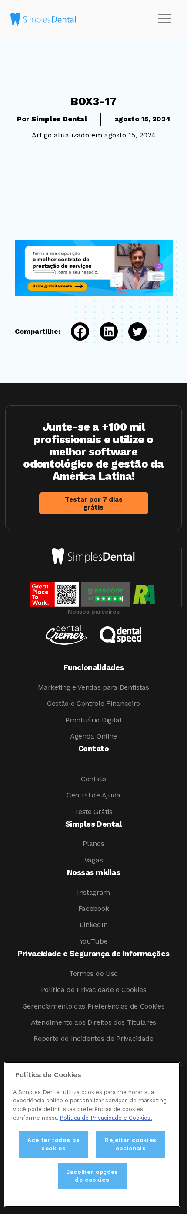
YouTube (94, 941)
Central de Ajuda (93, 795)
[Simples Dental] (43, 19)
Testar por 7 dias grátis (94, 503)
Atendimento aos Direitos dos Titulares (93, 1022)
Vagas (93, 860)
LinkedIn (93, 924)
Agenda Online (93, 736)
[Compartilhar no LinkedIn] (103, 331)
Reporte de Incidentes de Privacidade (93, 1038)
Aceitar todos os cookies (53, 1144)
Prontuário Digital (93, 720)
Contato (93, 779)
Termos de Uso (93, 973)
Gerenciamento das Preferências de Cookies (94, 1006)
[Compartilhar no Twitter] (132, 331)
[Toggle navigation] (165, 19)
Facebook (93, 908)
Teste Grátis (93, 811)
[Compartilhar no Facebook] (74, 331)
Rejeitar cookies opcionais (131, 1144)
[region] (92, 1134)
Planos (93, 843)
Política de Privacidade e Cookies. (106, 1118)
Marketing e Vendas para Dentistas (93, 687)
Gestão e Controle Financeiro (93, 703)
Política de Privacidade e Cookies (93, 989)
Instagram (93, 892)
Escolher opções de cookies (92, 1176)
